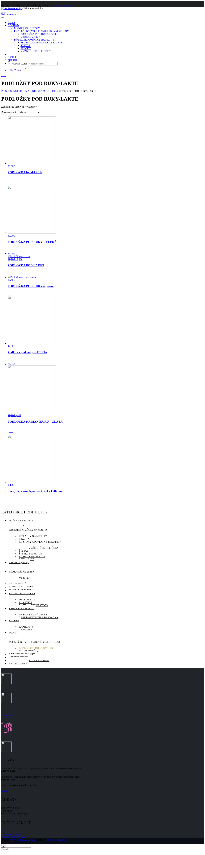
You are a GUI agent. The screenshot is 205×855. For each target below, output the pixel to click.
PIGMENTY (25, 629)
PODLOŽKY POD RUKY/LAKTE (39, 34)
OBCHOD (13, 25)
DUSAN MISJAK (56, 839)
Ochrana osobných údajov (14, 837)
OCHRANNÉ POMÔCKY (22, 593)
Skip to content (8, 14)
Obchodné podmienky (12, 834)
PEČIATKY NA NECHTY (33, 536)
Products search (19, 63)
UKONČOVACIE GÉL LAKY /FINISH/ (29, 660)
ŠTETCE (25, 45)
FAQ (3, 831)
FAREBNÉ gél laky (19, 562)
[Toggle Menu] (2, 17)
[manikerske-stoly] (11, 8)
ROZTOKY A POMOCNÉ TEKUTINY (41, 42)
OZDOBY (14, 620)
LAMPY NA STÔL (18, 70)
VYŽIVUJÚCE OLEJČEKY (35, 51)
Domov (11, 22)
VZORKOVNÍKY (30, 36)
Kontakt (12, 57)
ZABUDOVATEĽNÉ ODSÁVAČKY (38, 617)
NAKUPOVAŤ (63, 5)
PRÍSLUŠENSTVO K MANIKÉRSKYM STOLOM (41, 31)
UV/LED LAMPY (18, 663)
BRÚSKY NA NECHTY (21, 520)
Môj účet (12, 59)
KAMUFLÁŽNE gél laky (21, 571)
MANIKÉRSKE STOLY (27, 28)
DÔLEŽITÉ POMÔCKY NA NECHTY (35, 39)
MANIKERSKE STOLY (22, 839)
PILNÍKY (25, 48)
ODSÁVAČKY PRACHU (21, 608)
